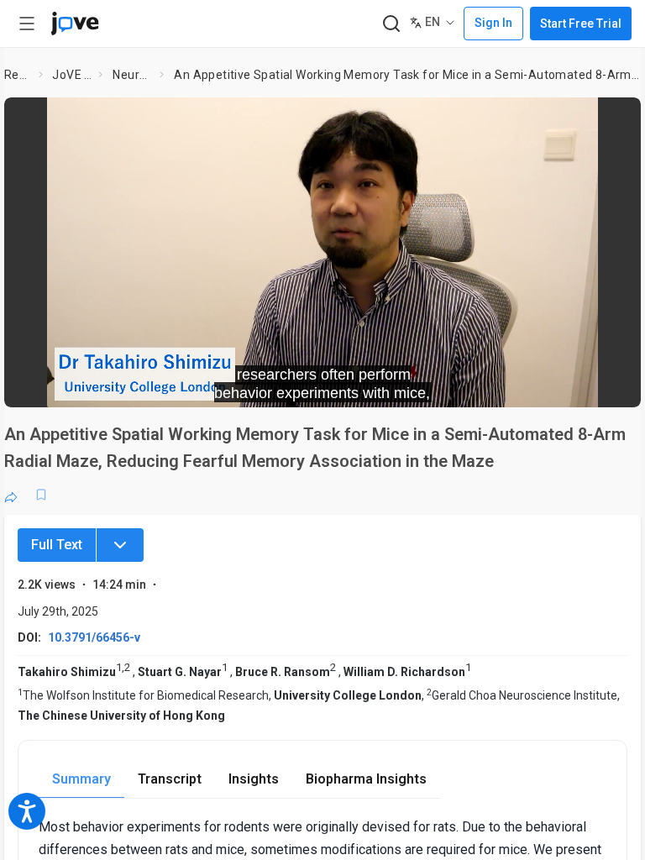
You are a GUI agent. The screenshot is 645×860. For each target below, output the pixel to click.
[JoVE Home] (74, 23)
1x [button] (575, 383)
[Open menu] (26, 23)
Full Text (56, 545)
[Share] (11, 494)
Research (18, 74)
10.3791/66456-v (94, 637)
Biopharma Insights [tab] (366, 779)
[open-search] (391, 24)
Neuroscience (133, 74)
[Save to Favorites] (41, 494)
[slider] (247, 383)
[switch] (478, 383)
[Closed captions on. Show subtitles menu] (609, 383)
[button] (613, 121)
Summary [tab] (81, 779)
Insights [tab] (253, 779)
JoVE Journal (72, 74)
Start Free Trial (580, 23)
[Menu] (120, 545)
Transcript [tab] (170, 779)
